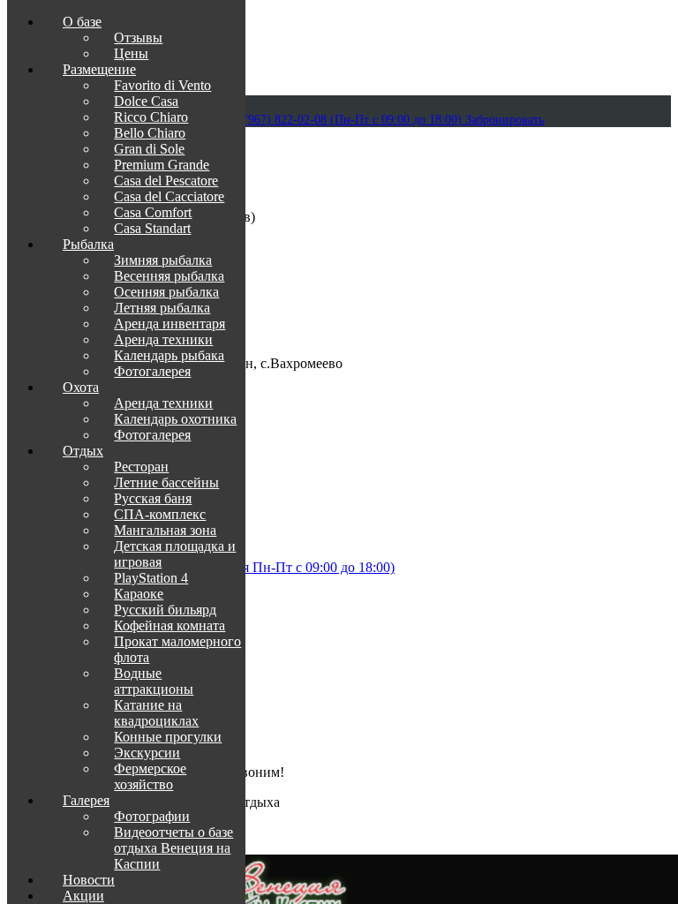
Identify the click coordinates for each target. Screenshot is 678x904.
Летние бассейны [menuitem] (166, 482)
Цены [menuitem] (131, 53)
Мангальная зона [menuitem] (165, 530)
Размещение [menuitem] (99, 69)
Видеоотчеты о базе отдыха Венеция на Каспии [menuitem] (173, 848)
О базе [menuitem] (82, 21)
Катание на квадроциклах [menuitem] (156, 712)
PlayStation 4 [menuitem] (151, 577)
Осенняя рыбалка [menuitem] (166, 291)
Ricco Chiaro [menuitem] (151, 116)
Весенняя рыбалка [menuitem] (169, 275)
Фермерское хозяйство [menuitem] (150, 776)
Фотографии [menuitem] (152, 816)
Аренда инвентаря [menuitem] (169, 323)
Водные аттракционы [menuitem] (153, 681)
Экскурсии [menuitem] (147, 752)
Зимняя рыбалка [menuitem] (163, 259)
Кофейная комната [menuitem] (169, 625)
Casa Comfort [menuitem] (153, 212)
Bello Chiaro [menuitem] (149, 132)
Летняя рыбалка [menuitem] (162, 307)
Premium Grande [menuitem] (161, 164)
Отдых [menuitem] (83, 450)
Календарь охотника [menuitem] (175, 418)
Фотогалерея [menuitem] (152, 371)
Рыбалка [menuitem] (88, 244)
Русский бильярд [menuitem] (165, 609)
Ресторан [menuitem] (141, 466)
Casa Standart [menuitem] (152, 228)
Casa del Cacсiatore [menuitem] (169, 196)
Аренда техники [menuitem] (163, 339)
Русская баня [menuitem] (153, 498)
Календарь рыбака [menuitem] (169, 355)
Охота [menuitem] (81, 387)
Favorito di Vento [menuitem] (162, 85)
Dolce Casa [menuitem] (146, 101)
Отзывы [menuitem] (138, 37)
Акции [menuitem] (83, 895)
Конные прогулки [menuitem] (168, 736)
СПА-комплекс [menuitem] (160, 514)
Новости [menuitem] (89, 879)
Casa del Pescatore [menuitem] (166, 180)
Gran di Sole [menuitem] (149, 148)
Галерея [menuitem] (86, 800)
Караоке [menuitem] (138, 593)
